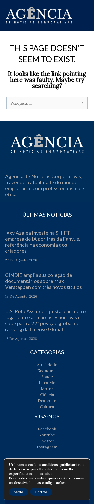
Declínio (41, 492)
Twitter (47, 440)
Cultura (47, 406)
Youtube (47, 434)
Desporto (47, 400)
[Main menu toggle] (83, 15)
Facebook (47, 428)
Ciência (47, 394)
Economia (47, 370)
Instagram (47, 446)
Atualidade (47, 364)
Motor (47, 388)
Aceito (18, 492)
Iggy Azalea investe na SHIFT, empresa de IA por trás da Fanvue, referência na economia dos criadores (42, 242)
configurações (54, 482)
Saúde (47, 376)
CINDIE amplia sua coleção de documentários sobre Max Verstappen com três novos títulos (43, 281)
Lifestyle (47, 382)
